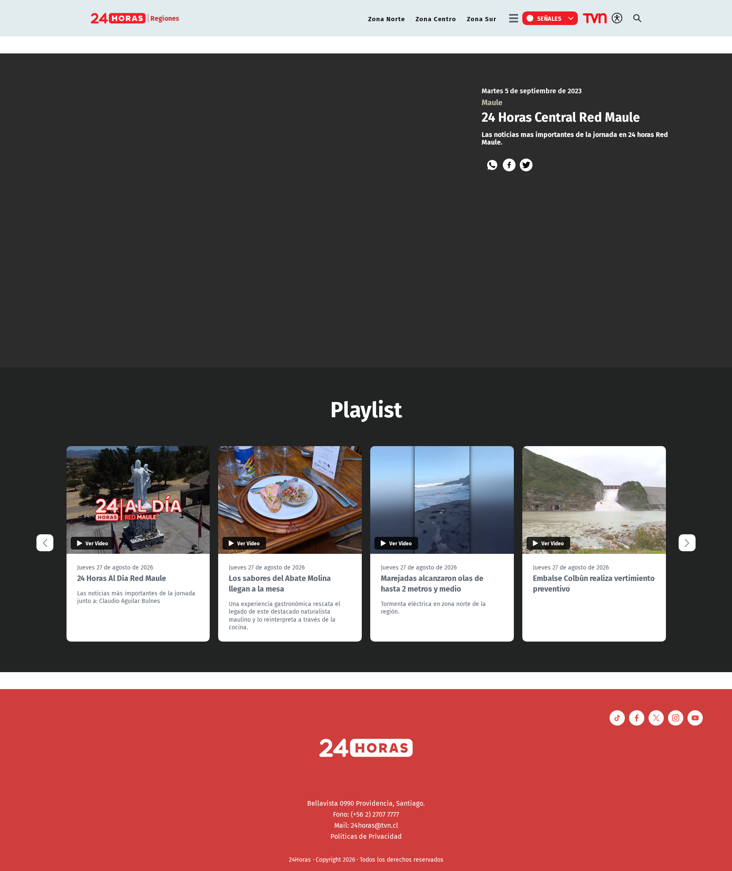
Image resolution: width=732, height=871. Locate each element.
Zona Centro (436, 18)
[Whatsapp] (492, 165)
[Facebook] (509, 165)
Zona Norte (386, 18)
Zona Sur (481, 18)
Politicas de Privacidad (366, 836)
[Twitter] (526, 165)
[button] (687, 542)
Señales (549, 18)
